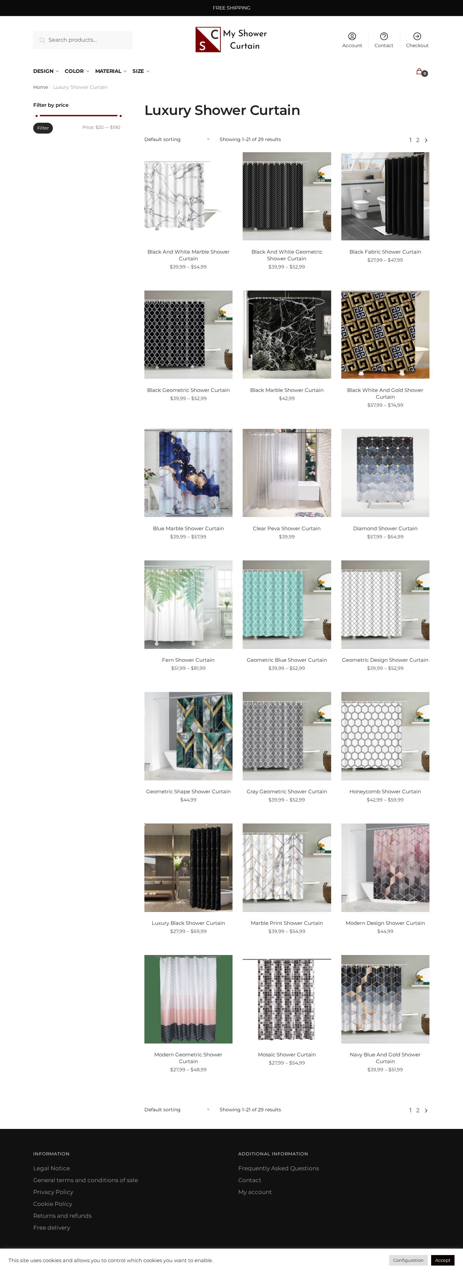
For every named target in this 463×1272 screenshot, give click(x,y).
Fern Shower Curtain (188, 660)
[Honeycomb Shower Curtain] (385, 736)
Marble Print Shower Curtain (287, 923)
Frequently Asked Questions (278, 1168)
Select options (188, 282)
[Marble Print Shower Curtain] (287, 867)
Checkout (417, 45)
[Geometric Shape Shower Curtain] (188, 736)
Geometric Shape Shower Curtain (188, 791)
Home (40, 87)
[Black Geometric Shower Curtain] (188, 335)
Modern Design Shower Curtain (385, 923)
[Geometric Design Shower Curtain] (385, 604)
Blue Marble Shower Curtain (188, 528)
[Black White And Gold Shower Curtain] (385, 335)
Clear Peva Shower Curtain (287, 528)
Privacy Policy (53, 1192)
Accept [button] (442, 1260)
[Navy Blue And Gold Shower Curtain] (385, 999)
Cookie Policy (52, 1203)
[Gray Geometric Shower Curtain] (287, 736)
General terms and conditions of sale (85, 1180)
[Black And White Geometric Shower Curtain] (287, 196)
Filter (43, 128)
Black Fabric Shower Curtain (385, 252)
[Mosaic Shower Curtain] (287, 999)
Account (352, 45)
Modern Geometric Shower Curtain (188, 1058)
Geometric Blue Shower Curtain (287, 660)
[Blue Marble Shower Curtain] (188, 473)
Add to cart (287, 420)
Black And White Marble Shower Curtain (188, 255)
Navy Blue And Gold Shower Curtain (385, 1058)
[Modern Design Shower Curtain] (385, 867)
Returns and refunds (62, 1215)
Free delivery (51, 1227)
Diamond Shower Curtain (385, 528)
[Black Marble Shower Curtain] (287, 335)
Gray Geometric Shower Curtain (287, 791)
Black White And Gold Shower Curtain (385, 393)
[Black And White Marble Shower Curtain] (188, 196)
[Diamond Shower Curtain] (385, 473)
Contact (384, 45)
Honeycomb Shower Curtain (385, 791)
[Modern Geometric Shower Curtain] (188, 999)
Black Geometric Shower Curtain (188, 390)
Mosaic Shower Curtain (287, 1054)
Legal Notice (51, 1168)
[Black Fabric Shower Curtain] (385, 196)
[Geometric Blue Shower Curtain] (287, 604)
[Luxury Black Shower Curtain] (188, 867)
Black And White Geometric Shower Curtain (286, 255)
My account (255, 1192)
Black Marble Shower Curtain (287, 390)
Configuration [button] (408, 1260)
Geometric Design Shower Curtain (385, 660)
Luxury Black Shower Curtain (188, 923)
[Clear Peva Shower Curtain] (287, 473)
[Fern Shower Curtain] (188, 604)
